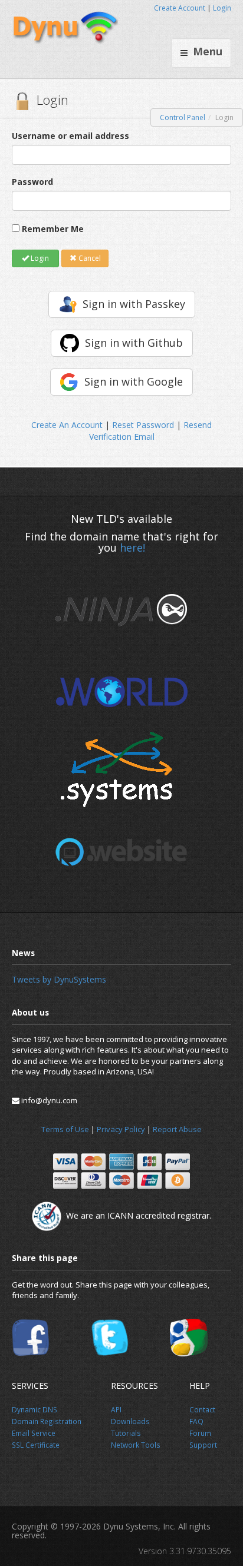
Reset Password (143, 424)
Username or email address (70, 135)
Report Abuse (177, 1129)
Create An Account (67, 424)
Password (32, 181)
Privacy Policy (121, 1129)
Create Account (179, 8)
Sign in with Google (133, 381)
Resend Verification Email (150, 430)
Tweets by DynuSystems (59, 979)
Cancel (89, 258)
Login (222, 8)
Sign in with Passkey (134, 304)
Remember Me (53, 228)
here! (132, 547)
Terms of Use (65, 1129)
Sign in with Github (134, 343)
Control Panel (182, 117)
